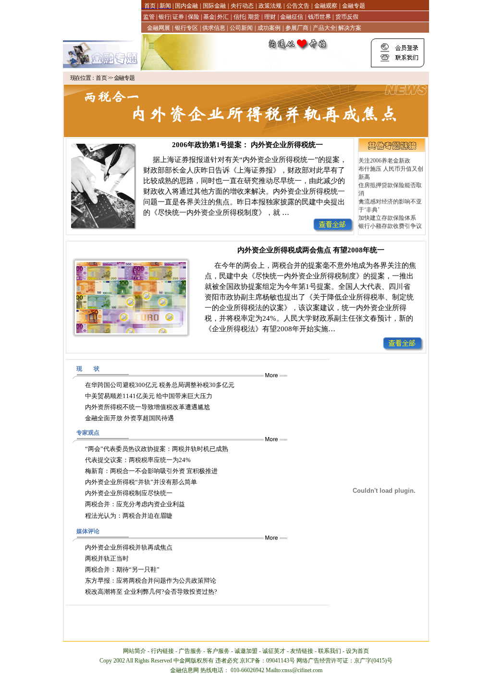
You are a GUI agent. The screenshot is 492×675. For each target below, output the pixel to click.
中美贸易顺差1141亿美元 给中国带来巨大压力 (148, 396)
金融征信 (291, 16)
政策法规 (270, 5)
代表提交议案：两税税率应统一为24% (138, 459)
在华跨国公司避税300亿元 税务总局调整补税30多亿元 (159, 384)
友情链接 (301, 651)
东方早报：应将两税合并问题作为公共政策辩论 (150, 580)
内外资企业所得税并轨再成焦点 (128, 547)
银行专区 (186, 28)
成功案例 (269, 28)
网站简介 (134, 651)
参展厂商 (297, 28)
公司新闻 (241, 28)
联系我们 (329, 651)
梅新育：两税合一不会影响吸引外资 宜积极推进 (151, 471)
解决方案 (349, 28)
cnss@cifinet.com (302, 670)
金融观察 (325, 5)
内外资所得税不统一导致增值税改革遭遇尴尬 (147, 407)
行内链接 (162, 651)
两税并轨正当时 (107, 558)
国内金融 (185, 5)
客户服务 (218, 651)
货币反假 (346, 16)
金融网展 (158, 28)
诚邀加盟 (246, 651)
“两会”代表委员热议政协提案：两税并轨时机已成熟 (156, 448)
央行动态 (242, 5)
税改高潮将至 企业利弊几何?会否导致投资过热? (151, 591)
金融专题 (353, 5)
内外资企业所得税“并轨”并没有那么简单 (141, 482)
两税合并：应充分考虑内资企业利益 (135, 504)
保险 (193, 16)
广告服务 (190, 651)
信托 (239, 16)
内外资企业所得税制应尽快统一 (128, 493)
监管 (149, 16)
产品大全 (324, 28)
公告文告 (297, 5)
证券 (178, 16)
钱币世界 (319, 16)
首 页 (102, 78)
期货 (253, 16)
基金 (208, 16)
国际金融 (214, 5)
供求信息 (213, 28)
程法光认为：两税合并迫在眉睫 (128, 515)
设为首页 (357, 651)
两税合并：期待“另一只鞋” (122, 569)
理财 (270, 16)
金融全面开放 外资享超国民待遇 (129, 418)
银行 (163, 16)
